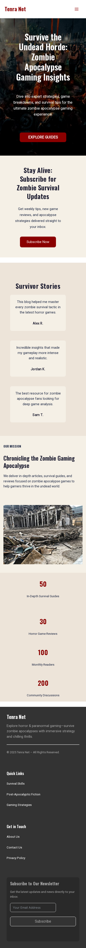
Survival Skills (16, 783)
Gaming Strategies (19, 805)
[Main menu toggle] (76, 9)
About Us (13, 836)
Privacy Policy (16, 858)
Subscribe (43, 921)
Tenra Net (15, 9)
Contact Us (14, 847)
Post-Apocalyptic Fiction (23, 794)
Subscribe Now (38, 242)
